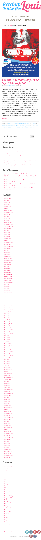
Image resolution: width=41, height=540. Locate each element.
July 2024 (6, 230)
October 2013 (7, 435)
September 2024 (8, 226)
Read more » (5, 118)
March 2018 (7, 344)
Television (7, 526)
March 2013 (7, 449)
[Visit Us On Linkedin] (35, 538)
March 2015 (7, 405)
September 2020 (8, 296)
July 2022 (6, 266)
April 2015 (7, 403)
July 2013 (6, 441)
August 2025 (7, 214)
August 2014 (7, 419)
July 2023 (6, 250)
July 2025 (6, 216)
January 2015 (7, 409)
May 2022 (7, 270)
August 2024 (7, 228)
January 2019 (7, 326)
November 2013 (8, 433)
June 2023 (7, 252)
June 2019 (7, 316)
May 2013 (7, 445)
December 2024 (8, 222)
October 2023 (7, 244)
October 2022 (7, 262)
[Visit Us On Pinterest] (39, 533)
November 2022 (8, 260)
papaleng (6, 174)
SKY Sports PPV (12, 127)
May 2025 (7, 218)
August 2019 (7, 312)
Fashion (6, 486)
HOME (14, 17)
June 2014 (7, 423)
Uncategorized (8, 532)
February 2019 (8, 324)
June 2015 (7, 399)
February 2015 (8, 407)
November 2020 (8, 292)
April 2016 (7, 387)
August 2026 (7, 198)
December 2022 (8, 258)
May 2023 (7, 254)
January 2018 (7, 348)
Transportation (8, 528)
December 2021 (8, 276)
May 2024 (7, 234)
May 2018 (7, 340)
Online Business (8, 514)
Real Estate (7, 518)
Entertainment (12, 123)
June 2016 (7, 383)
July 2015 (6, 397)
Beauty (6, 468)
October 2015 (7, 391)
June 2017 (7, 361)
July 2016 (6, 381)
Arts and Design (8, 466)
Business (6, 474)
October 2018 (7, 332)
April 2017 (7, 365)
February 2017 (8, 369)
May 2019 (7, 318)
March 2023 (7, 256)
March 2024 (7, 238)
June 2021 (7, 286)
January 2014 (7, 429)
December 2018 (8, 328)
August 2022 (7, 264)
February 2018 (8, 346)
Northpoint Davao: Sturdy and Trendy (21, 174)
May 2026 (7, 202)
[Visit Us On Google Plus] (35, 533)
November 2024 (8, 224)
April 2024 (7, 236)
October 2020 (7, 294)
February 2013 (8, 451)
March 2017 (7, 367)
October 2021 (7, 280)
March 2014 (7, 425)
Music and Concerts (9, 512)
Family (18, 123)
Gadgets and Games (9, 498)
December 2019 (8, 304)
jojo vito (6, 176)
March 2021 (7, 290)
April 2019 (7, 320)
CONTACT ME (30, 20)
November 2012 (8, 455)
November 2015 (8, 389)
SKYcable (19, 127)
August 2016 (7, 379)
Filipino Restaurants (9, 488)
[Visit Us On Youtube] (31, 538)
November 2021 (8, 278)
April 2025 (7, 220)
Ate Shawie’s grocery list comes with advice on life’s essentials (20, 165)
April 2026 (7, 204)
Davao (6, 478)
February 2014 (8, 427)
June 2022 (7, 268)
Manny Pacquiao (14, 125)
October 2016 (7, 375)
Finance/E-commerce (9, 492)
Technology (7, 524)
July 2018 (6, 336)
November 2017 (8, 352)
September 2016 (8, 377)
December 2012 (8, 453)
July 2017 (6, 360)
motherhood (7, 508)
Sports (27, 123)
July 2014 (6, 421)
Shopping (6, 520)
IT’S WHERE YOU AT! (13, 20)
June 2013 (7, 443)
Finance (6, 490)
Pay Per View (34, 125)
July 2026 (6, 200)
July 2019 (6, 314)
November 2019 (8, 306)
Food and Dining (8, 496)
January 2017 (7, 371)
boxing (34, 123)
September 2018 (8, 334)
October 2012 (7, 457)
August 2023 (7, 248)
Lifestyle (22, 123)
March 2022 (7, 272)
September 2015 (8, 393)
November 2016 (8, 373)
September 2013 (8, 437)
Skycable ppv (25, 127)
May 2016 (7, 385)
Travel (6, 530)
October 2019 (7, 308)
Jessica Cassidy (8, 180)
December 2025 (8, 210)
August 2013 (7, 439)
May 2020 (7, 300)
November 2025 (8, 212)
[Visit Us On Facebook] (31, 533)
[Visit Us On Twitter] (27, 533)
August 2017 (7, 358)
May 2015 (7, 401)
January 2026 (7, 208)
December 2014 (8, 411)
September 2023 (8, 246)
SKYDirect (32, 127)
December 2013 (8, 431)
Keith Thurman (6, 125)
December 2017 (8, 350)
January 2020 (7, 302)
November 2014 (8, 413)
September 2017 (8, 356)
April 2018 (7, 342)
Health (6, 500)
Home (10, 25)
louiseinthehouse (10, 85)
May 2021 (7, 288)
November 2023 (8, 242)
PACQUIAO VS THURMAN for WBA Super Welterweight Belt (20, 82)
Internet (6, 504)
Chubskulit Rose (8, 184)
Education (7, 480)
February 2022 (8, 274)
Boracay (6, 472)
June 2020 (7, 298)
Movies (6, 510)
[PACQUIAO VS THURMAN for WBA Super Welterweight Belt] (20, 53)
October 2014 (7, 415)
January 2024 (7, 240)
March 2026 (7, 206)
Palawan (6, 516)
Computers (7, 476)
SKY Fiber (4, 127)
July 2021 (6, 284)
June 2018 (7, 338)
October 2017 (7, 354)
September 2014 (8, 417)
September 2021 (8, 282)
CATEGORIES (24, 17)
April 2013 (7, 447)
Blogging (6, 470)
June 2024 (7, 232)
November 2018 (8, 330)
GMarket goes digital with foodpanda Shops (15, 155)
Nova (5, 187)
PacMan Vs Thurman (25, 125)
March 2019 (7, 322)
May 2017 (7, 363)
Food (5, 494)
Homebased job (8, 502)
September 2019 (8, 310)
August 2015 (7, 395)
